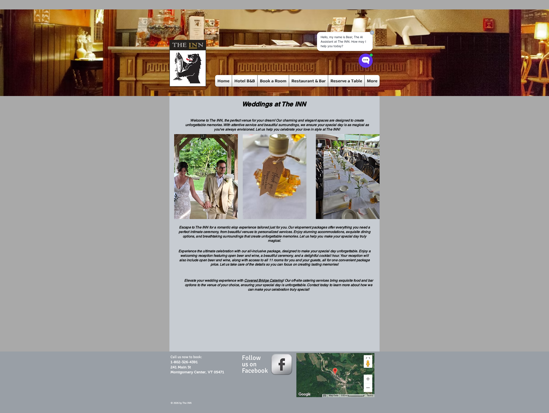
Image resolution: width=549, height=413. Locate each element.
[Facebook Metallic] (281, 364)
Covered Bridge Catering (263, 280)
